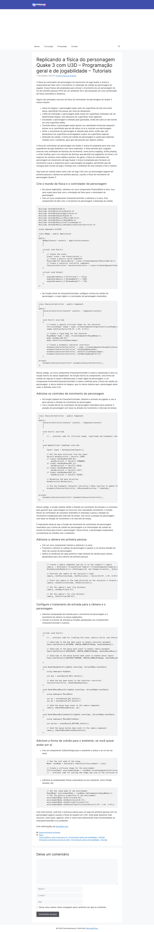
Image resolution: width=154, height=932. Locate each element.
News (41, 835)
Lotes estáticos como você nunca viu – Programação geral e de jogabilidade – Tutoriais (72, 837)
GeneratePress (92, 928)
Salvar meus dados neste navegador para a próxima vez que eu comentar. (72, 907)
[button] (119, 46)
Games (37, 46)
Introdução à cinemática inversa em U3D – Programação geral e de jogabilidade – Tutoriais (73, 840)
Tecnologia (48, 46)
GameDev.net (62, 826)
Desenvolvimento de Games (49, 832)
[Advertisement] (77, 26)
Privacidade (62, 46)
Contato (74, 46)
